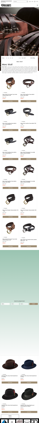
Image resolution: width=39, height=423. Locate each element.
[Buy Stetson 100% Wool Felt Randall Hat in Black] (10, 394)
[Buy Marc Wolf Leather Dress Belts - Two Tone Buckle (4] (10, 141)
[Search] (27, 1)
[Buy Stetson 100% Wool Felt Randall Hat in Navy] (29, 364)
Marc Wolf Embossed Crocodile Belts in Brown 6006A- (28, 153)
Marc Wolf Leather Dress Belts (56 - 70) (28, 124)
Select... (3, 303)
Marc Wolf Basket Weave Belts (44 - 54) (10, 210)
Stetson (3, 378)
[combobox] (20, 1)
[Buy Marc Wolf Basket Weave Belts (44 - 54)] (10, 199)
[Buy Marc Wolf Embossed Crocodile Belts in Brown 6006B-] (28, 170)
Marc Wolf (24, 57)
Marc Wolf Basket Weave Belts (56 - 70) (28, 210)
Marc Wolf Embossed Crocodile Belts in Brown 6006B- (28, 182)
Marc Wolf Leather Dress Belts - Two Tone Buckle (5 (10, 124)
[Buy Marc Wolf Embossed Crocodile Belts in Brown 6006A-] (28, 141)
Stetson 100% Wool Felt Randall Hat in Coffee (10, 376)
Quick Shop (10, 101)
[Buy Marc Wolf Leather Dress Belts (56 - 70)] (28, 112)
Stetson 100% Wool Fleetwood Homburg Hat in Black (27, 406)
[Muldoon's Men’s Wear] (6, 5)
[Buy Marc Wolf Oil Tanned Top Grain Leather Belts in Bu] (10, 83)
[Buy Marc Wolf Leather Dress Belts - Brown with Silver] (28, 83)
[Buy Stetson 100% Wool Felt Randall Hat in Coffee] (10, 364)
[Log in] (35, 1)
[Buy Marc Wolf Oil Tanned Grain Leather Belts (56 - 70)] (29, 228)
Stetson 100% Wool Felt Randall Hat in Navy (29, 376)
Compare (5, 92)
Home (20, 57)
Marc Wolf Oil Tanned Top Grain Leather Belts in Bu (10, 95)
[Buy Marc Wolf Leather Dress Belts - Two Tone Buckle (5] (10, 112)
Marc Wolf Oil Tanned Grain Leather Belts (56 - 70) (29, 240)
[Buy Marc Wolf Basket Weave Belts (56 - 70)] (28, 199)
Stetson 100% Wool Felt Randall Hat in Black (10, 406)
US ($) (37, 1)
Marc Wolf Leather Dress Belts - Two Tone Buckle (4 (10, 153)
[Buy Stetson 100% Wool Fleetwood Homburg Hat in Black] (29, 394)
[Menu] (37, 5)
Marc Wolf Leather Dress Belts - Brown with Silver (28, 95)
